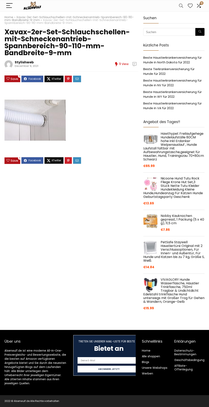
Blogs (145, 362)
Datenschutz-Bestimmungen (185, 352)
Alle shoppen (151, 356)
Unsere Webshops (154, 368)
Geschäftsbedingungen (191, 360)
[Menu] (9, 5)
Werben (147, 373)
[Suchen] (200, 32)
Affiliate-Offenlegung (183, 367)
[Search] (181, 5)
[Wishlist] (190, 5)
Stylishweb (24, 62)
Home (8, 17)
